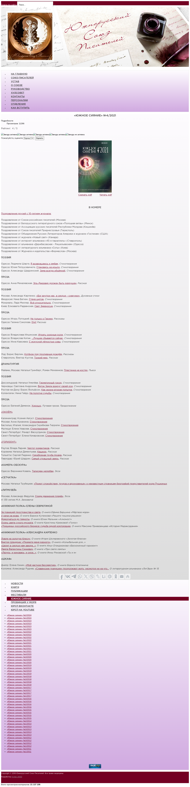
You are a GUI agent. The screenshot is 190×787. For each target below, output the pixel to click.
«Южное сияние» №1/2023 (19, 629)
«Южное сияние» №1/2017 (19, 696)
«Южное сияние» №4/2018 (19, 676)
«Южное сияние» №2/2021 (19, 649)
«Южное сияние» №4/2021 (19, 643)
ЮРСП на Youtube (22, 610)
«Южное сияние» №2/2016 (19, 704)
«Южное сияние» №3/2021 (19, 646)
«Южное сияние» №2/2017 (19, 693)
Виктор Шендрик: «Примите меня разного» (25, 542)
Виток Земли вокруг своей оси (55, 386)
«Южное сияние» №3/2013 (19, 729)
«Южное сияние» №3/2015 (19, 713)
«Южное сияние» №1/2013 (19, 735)
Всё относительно (40, 303)
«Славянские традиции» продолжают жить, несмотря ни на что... (72, 569)
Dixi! (34, 322)
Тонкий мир (41, 358)
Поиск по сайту (9, 5)
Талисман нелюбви (42, 471)
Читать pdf (106, 195)
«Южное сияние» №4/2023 (19, 621)
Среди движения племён (49, 496)
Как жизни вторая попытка (56, 390)
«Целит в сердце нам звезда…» (18, 546)
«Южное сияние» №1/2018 (19, 685)
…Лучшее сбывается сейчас (47, 338)
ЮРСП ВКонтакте (22, 606)
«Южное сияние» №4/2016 (19, 699)
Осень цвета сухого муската (17, 523)
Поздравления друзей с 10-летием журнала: (26, 214)
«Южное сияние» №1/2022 (19, 640)
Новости (17, 584)
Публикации (19, 591)
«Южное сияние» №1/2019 (19, 674)
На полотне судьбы (40, 393)
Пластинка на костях (75, 370)
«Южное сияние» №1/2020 (19, 662)
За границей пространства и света (20, 512)
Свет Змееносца (43, 306)
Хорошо (36, 406)
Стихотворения (44, 418)
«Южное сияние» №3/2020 (19, 657)
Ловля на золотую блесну (15, 539)
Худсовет (17, 93)
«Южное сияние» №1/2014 (19, 724)
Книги (15, 587)
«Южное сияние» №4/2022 (19, 632)
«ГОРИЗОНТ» (8, 442)
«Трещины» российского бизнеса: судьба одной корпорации (36, 526)
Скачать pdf (85, 195)
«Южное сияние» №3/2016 (19, 701)
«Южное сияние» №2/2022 (19, 637)
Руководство (20, 89)
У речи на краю (10, 516)
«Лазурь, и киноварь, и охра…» (18, 553)
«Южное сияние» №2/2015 (19, 715)
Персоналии (19, 100)
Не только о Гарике (41, 319)
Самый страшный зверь (45, 459)
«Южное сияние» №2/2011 (19, 749)
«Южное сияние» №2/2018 (19, 682)
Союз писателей (22, 78)
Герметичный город (50, 383)
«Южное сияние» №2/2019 (19, 671)
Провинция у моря (23, 602)
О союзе (17, 85)
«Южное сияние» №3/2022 (19, 635)
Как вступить (20, 108)
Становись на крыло (48, 267)
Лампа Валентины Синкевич (17, 549)
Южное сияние (21, 599)
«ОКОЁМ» (7, 412)
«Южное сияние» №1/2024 (19, 618)
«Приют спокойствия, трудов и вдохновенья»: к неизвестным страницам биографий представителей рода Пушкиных (100, 484)
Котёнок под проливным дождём (43, 354)
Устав (15, 82)
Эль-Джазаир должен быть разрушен (54, 283)
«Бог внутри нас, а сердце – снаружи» (58, 296)
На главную (19, 74)
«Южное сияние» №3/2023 (19, 623)
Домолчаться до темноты (15, 519)
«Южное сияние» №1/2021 (19, 651)
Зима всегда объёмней (52, 271)
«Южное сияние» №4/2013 (19, 726)
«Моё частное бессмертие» (40, 565)
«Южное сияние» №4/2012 (19, 738)
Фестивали (18, 595)
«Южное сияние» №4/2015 (19, 710)
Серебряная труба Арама (46, 455)
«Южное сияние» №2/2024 (19, 615)
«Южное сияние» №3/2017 (19, 690)
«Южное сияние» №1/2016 (19, 707)
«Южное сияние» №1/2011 (19, 752)
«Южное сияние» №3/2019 (19, 668)
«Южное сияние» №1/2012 (19, 746)
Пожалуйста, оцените (12, 138)
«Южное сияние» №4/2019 (19, 665)
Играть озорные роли (50, 335)
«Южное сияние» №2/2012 (19, 743)
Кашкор (41, 452)
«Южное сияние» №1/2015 (19, 718)
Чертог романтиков (38, 448)
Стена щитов (36, 299)
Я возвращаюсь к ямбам (44, 264)
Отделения (18, 104)
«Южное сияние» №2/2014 (19, 721)
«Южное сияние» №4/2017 (19, 687)
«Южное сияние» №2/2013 (19, 732)
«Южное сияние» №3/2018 (19, 679)
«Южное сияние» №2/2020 (19, 660)
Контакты (18, 97)
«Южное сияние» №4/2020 (19, 654)
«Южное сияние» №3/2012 (19, 740)
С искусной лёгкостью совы (45, 342)
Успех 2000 (17, 777)
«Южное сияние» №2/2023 (19, 626)
